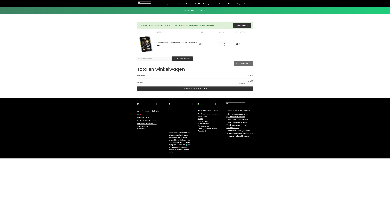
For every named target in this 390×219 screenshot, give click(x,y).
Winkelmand (189, 10)
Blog (238, 4)
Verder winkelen (242, 25)
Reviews (222, 4)
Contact (247, 4)
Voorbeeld (196, 4)
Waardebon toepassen (182, 59)
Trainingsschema (209, 4)
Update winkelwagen (243, 63)
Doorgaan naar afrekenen (195, 89)
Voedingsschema (168, 4)
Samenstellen (183, 4)
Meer (230, 4)
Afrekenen (202, 10)
